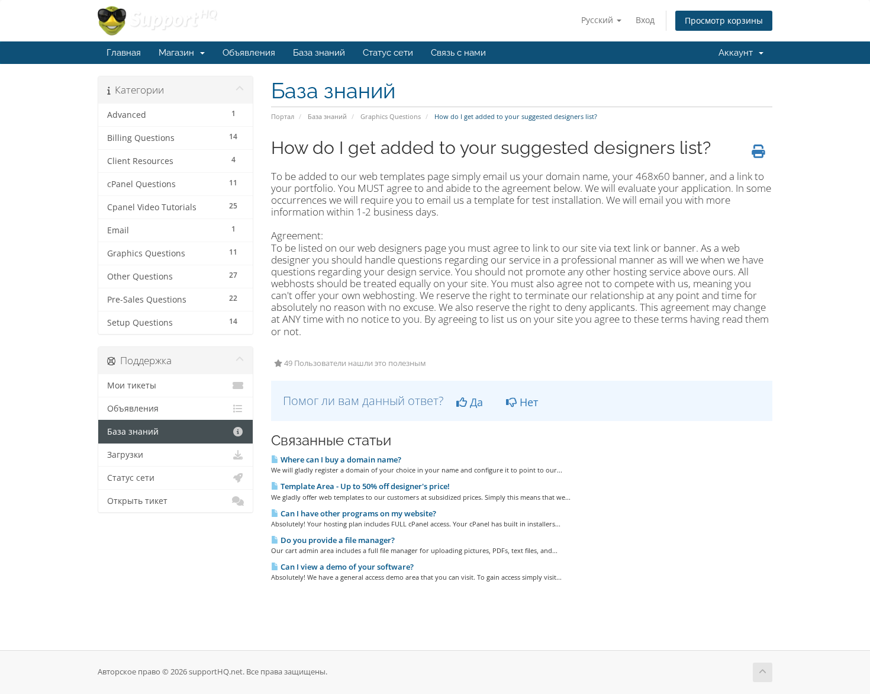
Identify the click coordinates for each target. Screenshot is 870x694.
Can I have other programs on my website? (357, 513)
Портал (282, 116)
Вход (645, 19)
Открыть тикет (137, 501)
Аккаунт (738, 52)
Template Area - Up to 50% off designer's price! (364, 486)
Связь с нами (458, 52)
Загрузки (125, 454)
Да (475, 402)
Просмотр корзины (724, 20)
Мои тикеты (131, 385)
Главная (124, 52)
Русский (598, 19)
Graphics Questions (390, 116)
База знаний (319, 52)
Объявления (249, 52)
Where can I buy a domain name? (340, 459)
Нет (527, 402)
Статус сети (388, 52)
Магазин (179, 52)
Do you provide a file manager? (337, 540)
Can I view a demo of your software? (346, 566)
